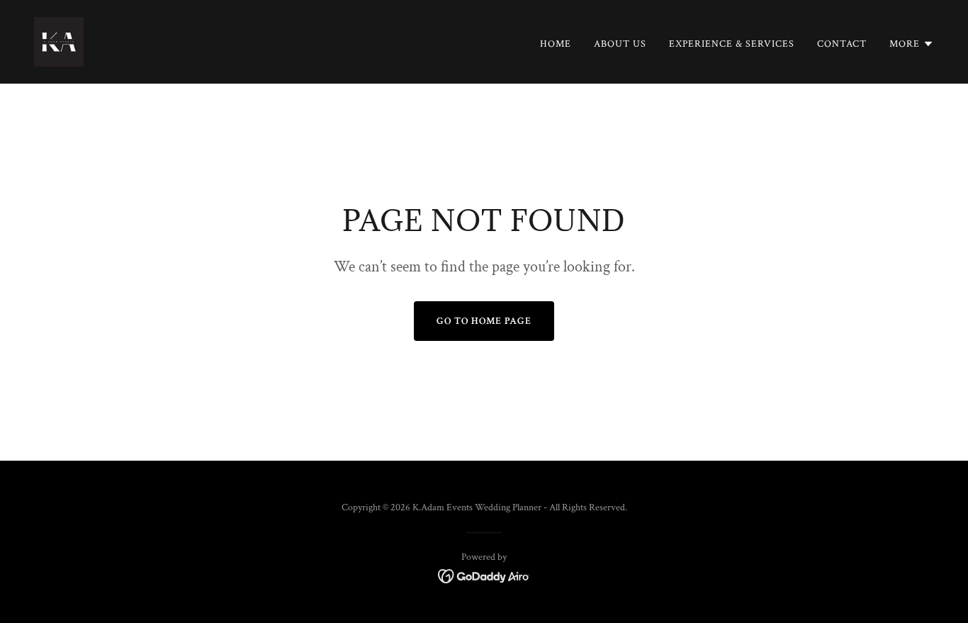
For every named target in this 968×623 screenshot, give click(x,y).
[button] (911, 43)
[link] (59, 40)
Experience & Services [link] (731, 44)
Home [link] (555, 44)
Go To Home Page (484, 321)
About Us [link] (620, 44)
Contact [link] (842, 44)
